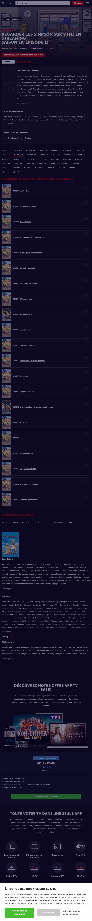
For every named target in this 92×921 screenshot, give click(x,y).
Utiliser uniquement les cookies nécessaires (71, 912)
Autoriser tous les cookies (19, 912)
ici (83, 903)
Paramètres (48, 912)
